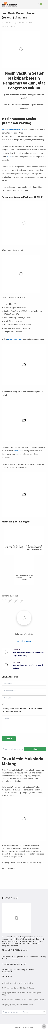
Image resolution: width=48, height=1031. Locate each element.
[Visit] (24, 618)
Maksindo (18, 450)
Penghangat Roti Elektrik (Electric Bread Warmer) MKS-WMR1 (22, 994)
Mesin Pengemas (11, 26)
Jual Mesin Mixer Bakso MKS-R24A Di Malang (18, 988)
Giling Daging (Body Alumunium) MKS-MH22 (17, 1004)
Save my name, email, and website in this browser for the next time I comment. (22, 710)
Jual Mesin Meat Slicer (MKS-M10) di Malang (17, 983)
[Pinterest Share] (16, 601)
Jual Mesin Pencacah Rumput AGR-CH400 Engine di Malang (23, 1000)
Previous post (18, 649)
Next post (16, 662)
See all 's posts (24, 641)
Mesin (9, 156)
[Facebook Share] (4, 601)
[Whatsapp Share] (22, 601)
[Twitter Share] (10, 601)
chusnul (8, 23)
